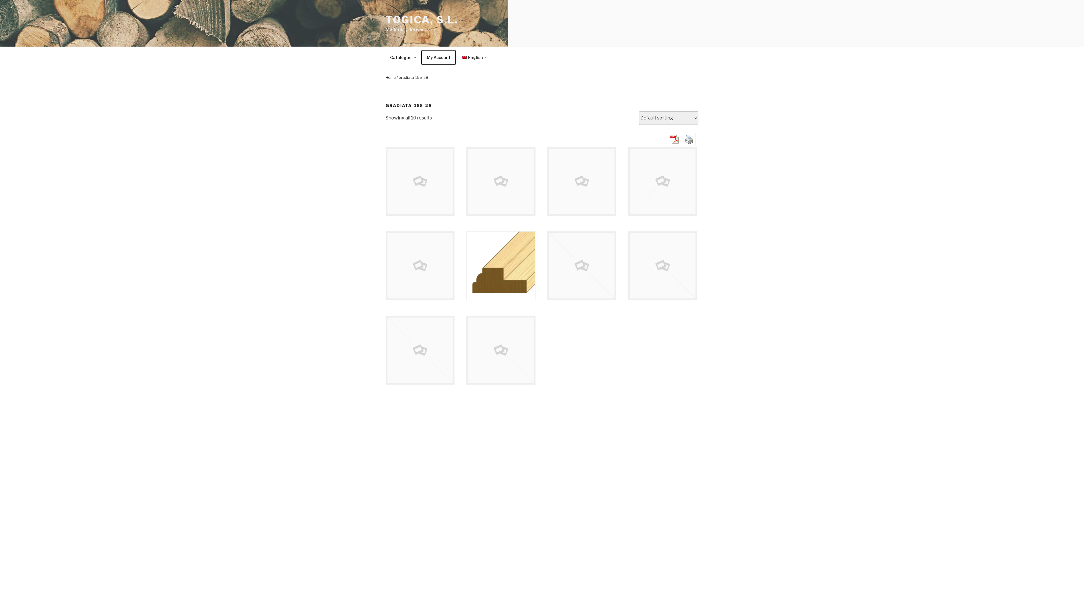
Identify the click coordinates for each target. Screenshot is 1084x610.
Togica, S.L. (422, 20)
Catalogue (401, 57)
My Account (439, 57)
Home (391, 77)
